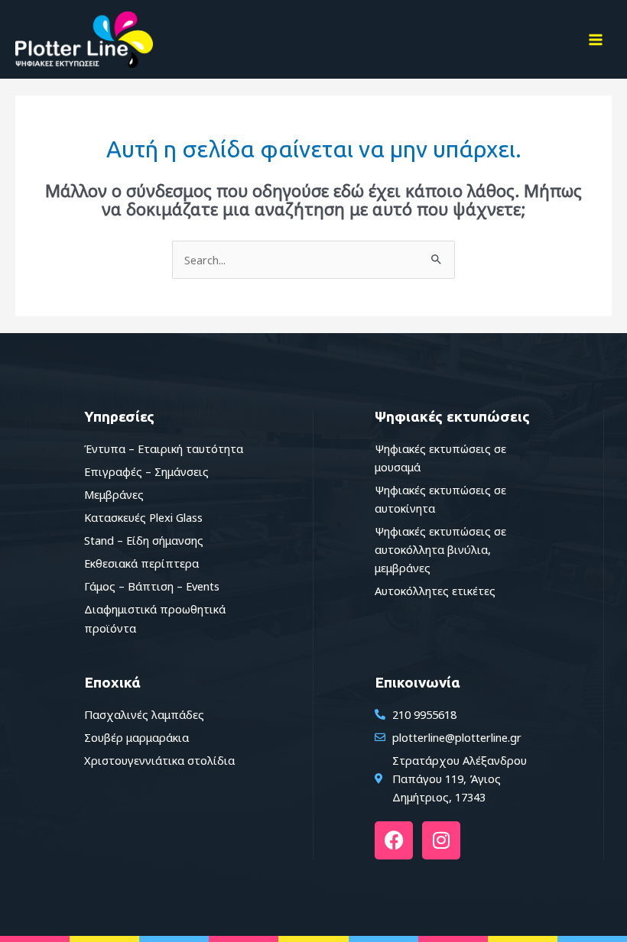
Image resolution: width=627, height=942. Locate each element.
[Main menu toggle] (596, 40)
